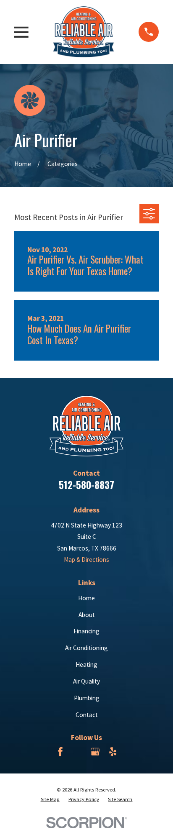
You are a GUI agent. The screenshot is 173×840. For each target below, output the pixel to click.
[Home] (83, 31)
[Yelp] (112, 751)
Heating (86, 664)
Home (86, 598)
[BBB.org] (77, 751)
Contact (87, 715)
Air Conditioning (86, 648)
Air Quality (86, 681)
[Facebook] (60, 751)
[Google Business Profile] (95, 751)
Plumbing (87, 698)
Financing (86, 631)
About (87, 615)
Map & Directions (86, 559)
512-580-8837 (86, 485)
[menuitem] (50, 799)
